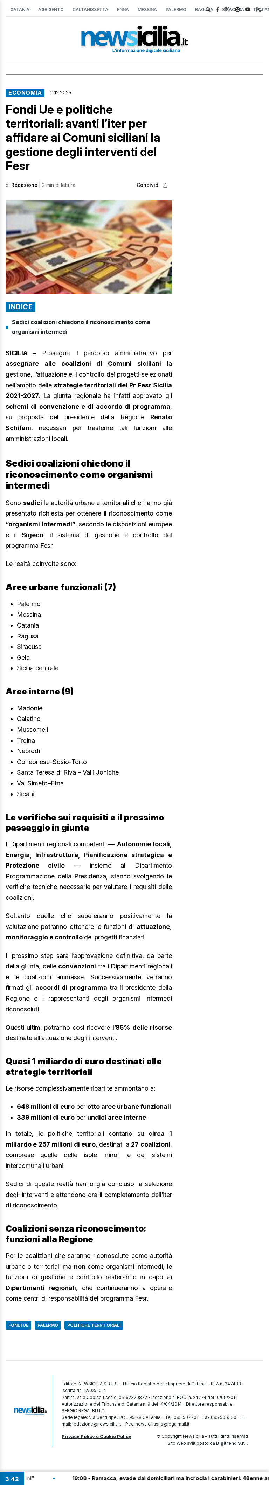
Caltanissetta (90, 9)
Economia (25, 92)
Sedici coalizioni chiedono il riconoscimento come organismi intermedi (81, 326)
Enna (123, 9)
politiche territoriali (93, 1325)
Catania (19, 9)
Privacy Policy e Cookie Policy (96, 1436)
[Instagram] (237, 9)
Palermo (176, 9)
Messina (147, 9)
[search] (208, 9)
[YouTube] (248, 9)
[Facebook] (217, 9)
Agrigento (51, 9)
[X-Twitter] (227, 9)
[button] (89, 247)
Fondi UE (18, 1325)
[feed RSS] (258, 9)
